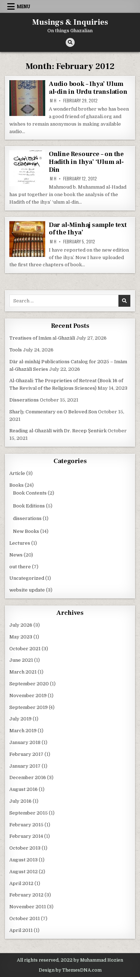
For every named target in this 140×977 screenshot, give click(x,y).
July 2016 (20, 801)
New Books (26, 531)
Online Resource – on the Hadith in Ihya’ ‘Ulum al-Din (86, 162)
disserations (27, 518)
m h (53, 100)
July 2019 (20, 718)
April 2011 (21, 930)
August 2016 (23, 789)
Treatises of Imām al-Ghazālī (42, 338)
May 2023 (20, 637)
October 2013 (25, 848)
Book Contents (30, 493)
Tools (15, 350)
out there (20, 566)
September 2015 (28, 813)
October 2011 (24, 918)
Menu (23, 6)
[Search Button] (70, 42)
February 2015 (26, 824)
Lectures (19, 543)
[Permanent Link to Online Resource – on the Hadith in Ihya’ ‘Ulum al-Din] (27, 168)
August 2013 (23, 859)
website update (27, 590)
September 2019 (28, 707)
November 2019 (28, 695)
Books (16, 485)
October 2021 (25, 648)
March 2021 (23, 672)
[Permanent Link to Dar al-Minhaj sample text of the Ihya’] (27, 239)
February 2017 (26, 754)
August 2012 (23, 871)
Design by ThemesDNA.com (70, 970)
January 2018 (25, 742)
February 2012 (26, 895)
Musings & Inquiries (70, 22)
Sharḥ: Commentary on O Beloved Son (53, 411)
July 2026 (20, 625)
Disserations (24, 400)
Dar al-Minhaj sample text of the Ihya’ (88, 229)
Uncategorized (26, 578)
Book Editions (29, 506)
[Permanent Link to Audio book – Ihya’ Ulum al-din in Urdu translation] (27, 98)
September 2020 (29, 683)
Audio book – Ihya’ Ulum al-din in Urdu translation (88, 88)
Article (17, 473)
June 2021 (21, 660)
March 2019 (23, 730)
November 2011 (27, 906)
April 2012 (21, 883)
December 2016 (27, 777)
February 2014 (26, 836)
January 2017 (25, 766)
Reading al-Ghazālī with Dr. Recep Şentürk (58, 430)
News (16, 555)
